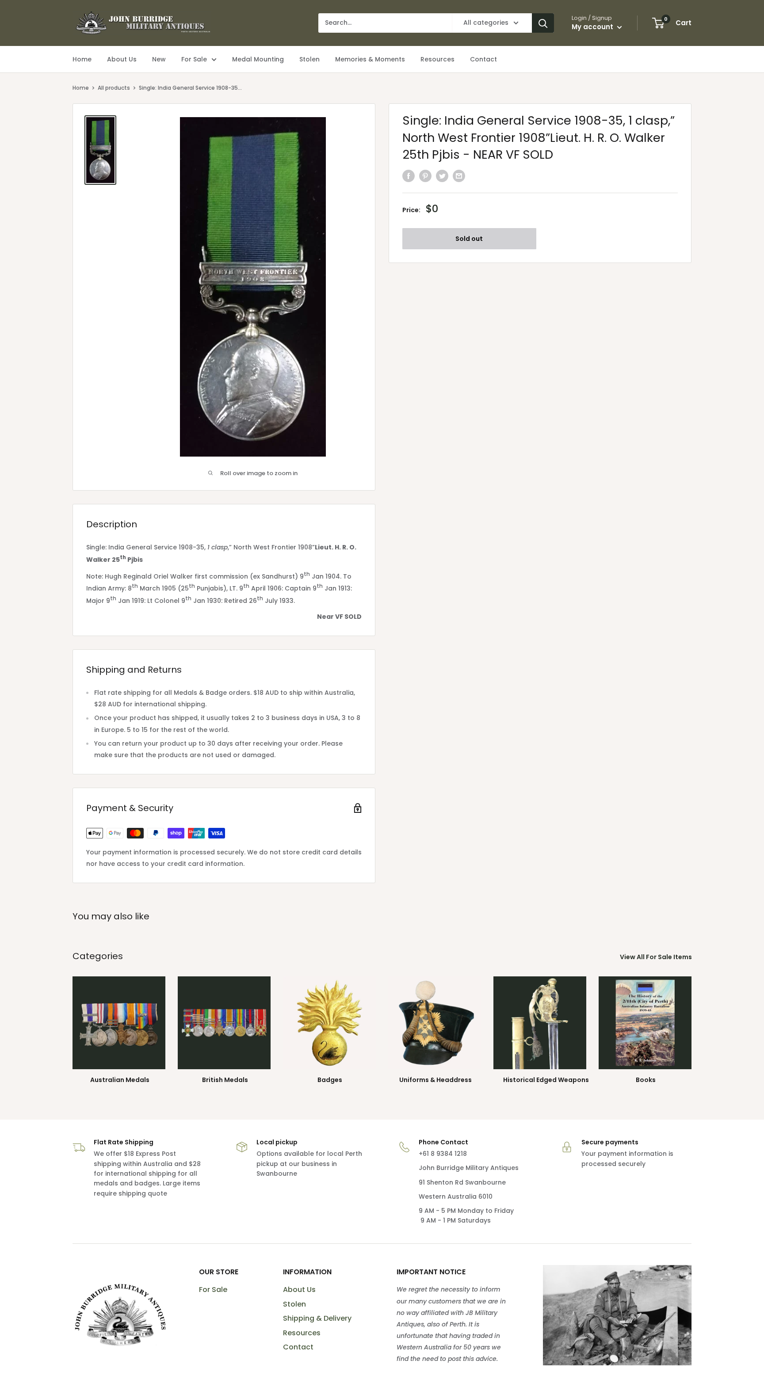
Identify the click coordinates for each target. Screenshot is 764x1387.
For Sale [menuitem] (194, 59)
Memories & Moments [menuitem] (370, 59)
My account (593, 26)
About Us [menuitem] (122, 59)
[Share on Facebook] (408, 175)
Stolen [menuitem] (309, 59)
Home (81, 87)
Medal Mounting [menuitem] (258, 59)
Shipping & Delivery (317, 1318)
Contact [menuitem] (483, 59)
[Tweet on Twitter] (442, 175)
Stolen (294, 1304)
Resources (302, 1333)
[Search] (543, 23)
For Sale (213, 1289)
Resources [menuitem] (437, 59)
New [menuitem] (159, 59)
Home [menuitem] (82, 59)
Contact (298, 1347)
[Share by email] (459, 175)
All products (114, 87)
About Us (299, 1289)
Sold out (469, 238)
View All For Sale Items (656, 957)
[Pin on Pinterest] (425, 175)
